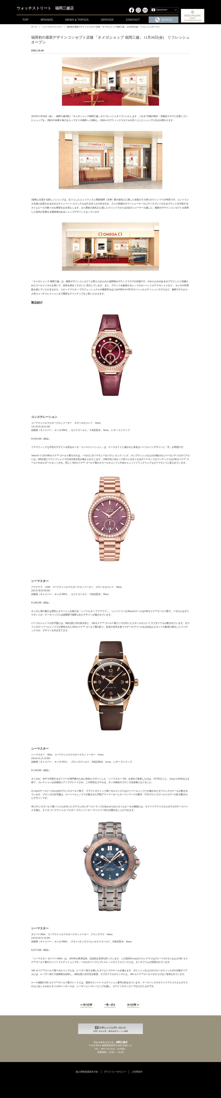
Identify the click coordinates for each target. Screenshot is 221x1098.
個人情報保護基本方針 (87, 1071)
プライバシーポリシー (115, 1071)
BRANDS (47, 19)
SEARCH (166, 19)
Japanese (161, 9)
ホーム (34, 27)
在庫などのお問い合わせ (110, 1029)
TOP (25, 19)
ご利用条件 (137, 1071)
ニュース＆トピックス (52, 27)
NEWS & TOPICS (76, 19)
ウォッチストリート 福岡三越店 (45, 8)
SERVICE (107, 19)
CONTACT (133, 19)
